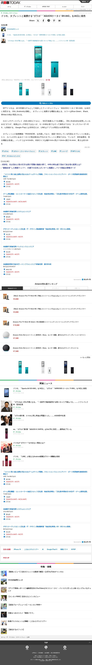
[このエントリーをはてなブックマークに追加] (59, 21)
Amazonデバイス (12, 288)
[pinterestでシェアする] (54, 21)
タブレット (44, 151)
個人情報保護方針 (55, 652)
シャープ (64, 151)
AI (43, 549)
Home (27, 649)
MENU (84, 1)
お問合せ (34, 652)
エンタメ (64, 6)
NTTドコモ (76, 151)
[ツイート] (38, 21)
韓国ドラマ (64, 549)
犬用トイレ (77, 288)
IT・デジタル (27, 6)
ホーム (9, 6)
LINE (54, 151)
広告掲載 (40, 652)
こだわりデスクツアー (31, 549)
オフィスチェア (34, 288)
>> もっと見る (85, 357)
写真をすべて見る (47, 103)
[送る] (49, 21)
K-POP (73, 549)
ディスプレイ (55, 288)
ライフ (82, 6)
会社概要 (47, 652)
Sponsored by (77, 279)
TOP (46, 642)
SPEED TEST (46, 6)
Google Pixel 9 (52, 549)
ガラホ (6, 151)
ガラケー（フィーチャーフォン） (24, 151)
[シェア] (43, 21)
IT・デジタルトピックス (12, 156)
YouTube (64, 649)
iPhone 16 (17, 549)
